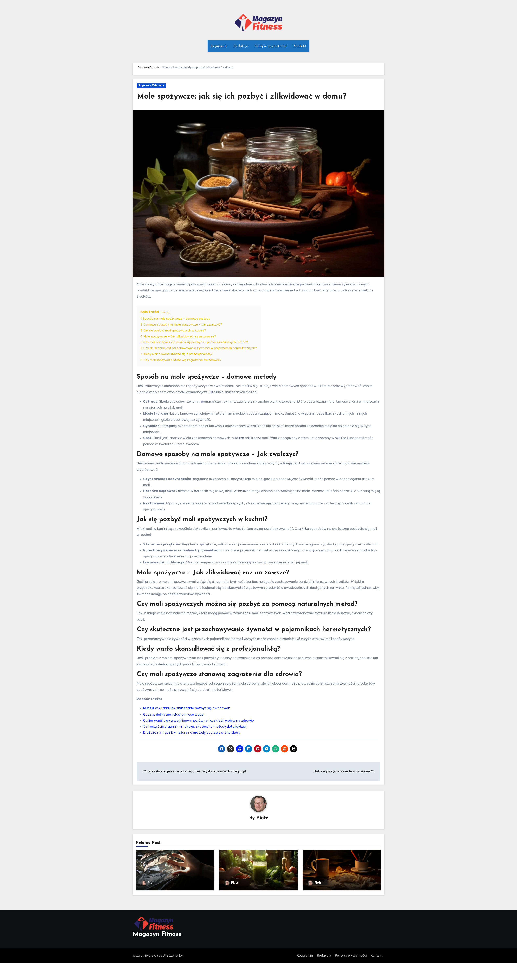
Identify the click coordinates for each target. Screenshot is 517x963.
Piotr (262, 818)
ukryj (165, 312)
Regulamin (219, 46)
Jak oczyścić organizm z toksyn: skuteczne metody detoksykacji (195, 726)
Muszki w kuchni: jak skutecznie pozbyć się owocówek (186, 708)
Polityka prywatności (270, 46)
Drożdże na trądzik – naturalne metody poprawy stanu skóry (191, 732)
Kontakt (300, 46)
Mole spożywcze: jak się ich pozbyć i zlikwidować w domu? (241, 97)
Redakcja (240, 46)
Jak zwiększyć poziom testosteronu (342, 771)
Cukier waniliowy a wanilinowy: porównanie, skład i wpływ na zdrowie (198, 720)
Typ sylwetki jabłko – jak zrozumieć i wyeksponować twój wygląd (196, 771)
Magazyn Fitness (157, 934)
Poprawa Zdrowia (149, 67)
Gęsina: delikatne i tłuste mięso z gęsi (173, 714)
